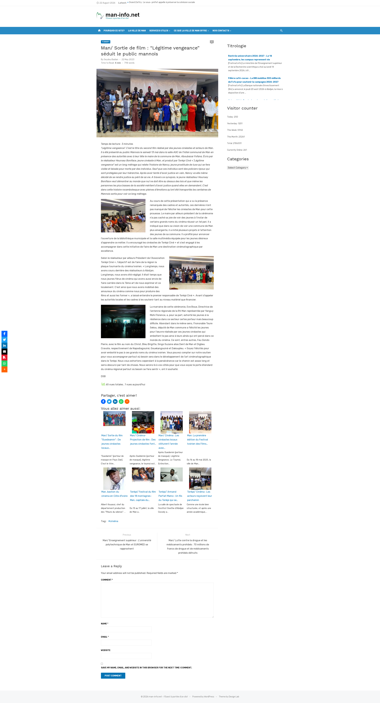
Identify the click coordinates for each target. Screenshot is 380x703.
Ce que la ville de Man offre (190, 30)
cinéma (114, 521)
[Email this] (4, 352)
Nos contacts (221, 30)
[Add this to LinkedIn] (115, 401)
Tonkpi (105, 42)
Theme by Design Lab (229, 696)
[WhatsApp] (121, 401)
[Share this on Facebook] (103, 401)
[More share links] (127, 401)
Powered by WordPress (203, 696)
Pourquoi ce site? (114, 30)
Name (104, 623)
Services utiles (158, 30)
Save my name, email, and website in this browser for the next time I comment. (146, 667)
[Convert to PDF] (4, 357)
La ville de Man (137, 30)
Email (105, 637)
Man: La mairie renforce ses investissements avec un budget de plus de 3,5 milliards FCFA (171, 2)
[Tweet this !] (109, 401)
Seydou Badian (111, 59)
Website (105, 650)
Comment (107, 580)
